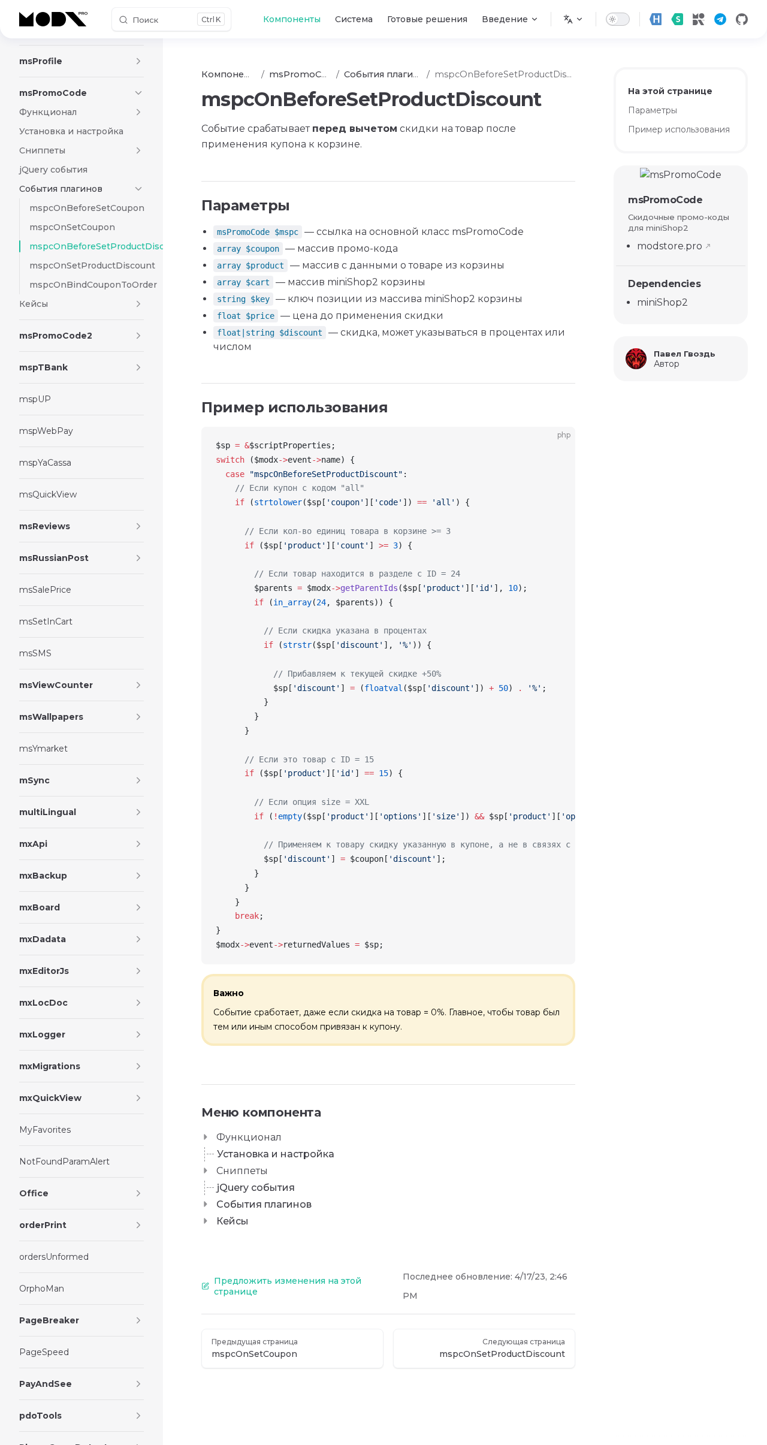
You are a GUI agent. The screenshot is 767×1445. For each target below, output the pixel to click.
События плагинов (264, 1204)
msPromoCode (665, 200)
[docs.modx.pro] (55, 19)
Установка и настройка (275, 1154)
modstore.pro (669, 246)
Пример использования (679, 129)
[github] (742, 19)
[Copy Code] (556, 446)
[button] (138, 61)
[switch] (618, 19)
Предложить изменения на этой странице (287, 1286)
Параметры (652, 110)
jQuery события (256, 1187)
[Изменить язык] (573, 19)
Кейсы (232, 1221)
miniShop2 (662, 302)
